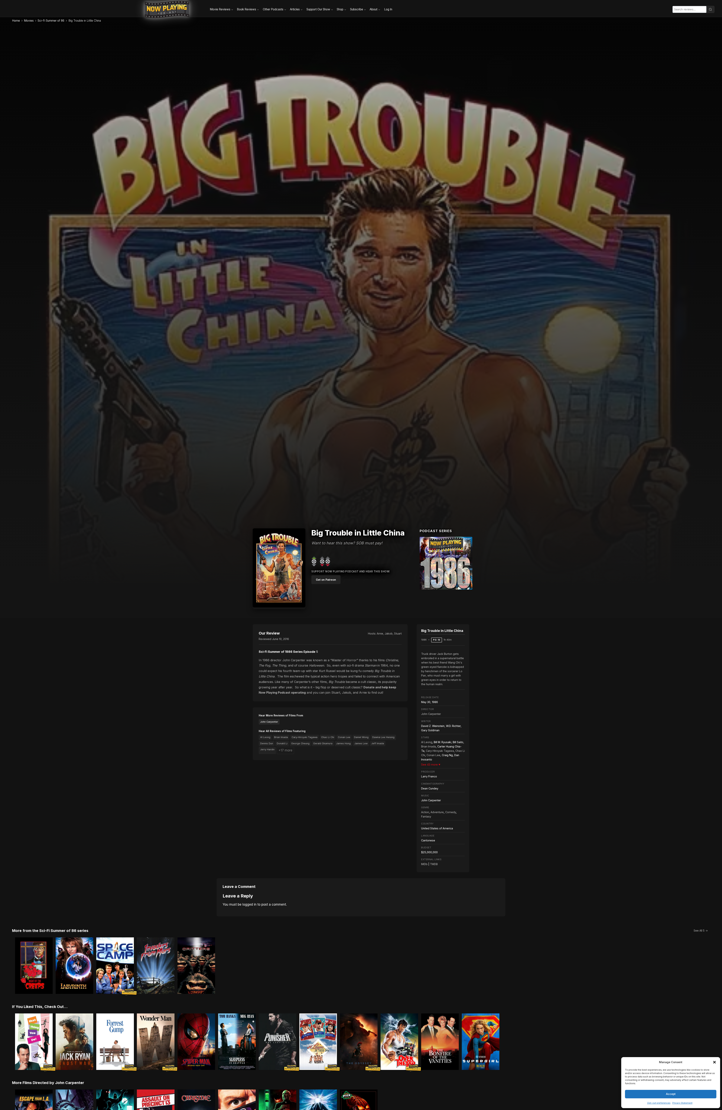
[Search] (710, 9)
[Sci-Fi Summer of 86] (446, 563)
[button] (714, 1062)
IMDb (424, 864)
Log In (388, 9)
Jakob (389, 633)
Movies (29, 20)
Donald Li (282, 743)
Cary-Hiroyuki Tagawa (304, 737)
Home (16, 20)
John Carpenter (269, 721)
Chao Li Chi (327, 737)
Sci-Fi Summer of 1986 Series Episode (287, 652)
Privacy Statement (682, 1103)
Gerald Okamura (322, 743)
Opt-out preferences (658, 1103)
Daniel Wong (361, 737)
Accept (671, 1094)
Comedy (450, 812)
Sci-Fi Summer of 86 (51, 20)
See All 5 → (701, 930)
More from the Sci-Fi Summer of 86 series (50, 930)
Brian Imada (281, 737)
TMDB (434, 864)
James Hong (343, 743)
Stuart (398, 633)
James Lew (361, 743)
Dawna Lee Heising (383, 737)
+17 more (285, 750)
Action (425, 812)
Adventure (437, 812)
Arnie (380, 633)
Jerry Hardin (267, 749)
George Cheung (300, 743)
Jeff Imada (377, 743)
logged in (249, 904)
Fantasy (426, 816)
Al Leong (265, 737)
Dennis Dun (266, 743)
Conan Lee (344, 737)
